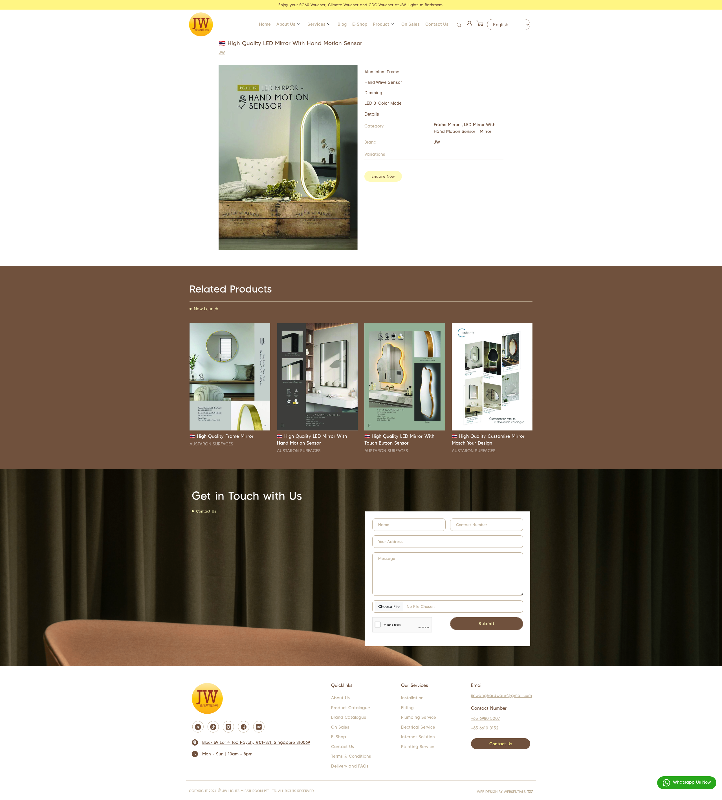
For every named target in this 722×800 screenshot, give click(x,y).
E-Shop (359, 24)
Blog (342, 24)
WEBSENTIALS (515, 792)
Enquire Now (383, 176)
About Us (285, 24)
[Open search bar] (460, 24)
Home (265, 24)
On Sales (410, 24)
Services (316, 24)
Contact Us (436, 24)
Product (381, 24)
